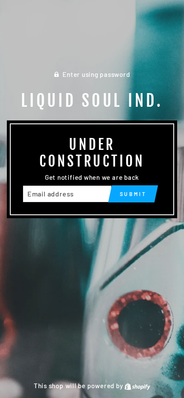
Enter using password (96, 74)
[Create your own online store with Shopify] (137, 385)
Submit (133, 194)
